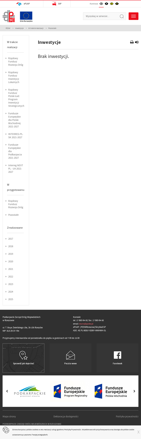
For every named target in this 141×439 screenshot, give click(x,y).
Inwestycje (19, 28)
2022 (10, 276)
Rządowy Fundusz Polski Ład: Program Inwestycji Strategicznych (16, 98)
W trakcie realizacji (36, 28)
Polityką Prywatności (72, 429)
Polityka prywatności (127, 416)
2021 (10, 269)
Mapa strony (9, 416)
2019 (10, 254)
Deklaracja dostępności (65, 416)
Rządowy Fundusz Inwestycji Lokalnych (13, 77)
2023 (10, 284)
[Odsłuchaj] (136, 42)
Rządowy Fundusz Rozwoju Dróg (15, 62)
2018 (10, 246)
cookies (35, 429)
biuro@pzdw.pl (86, 323)
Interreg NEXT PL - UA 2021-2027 (15, 169)
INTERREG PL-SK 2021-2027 (15, 136)
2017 (10, 238)
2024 (10, 291)
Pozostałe (13, 215)
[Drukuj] (132, 42)
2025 (10, 299)
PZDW (8, 28)
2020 (10, 261)
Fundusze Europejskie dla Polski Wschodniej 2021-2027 (14, 120)
